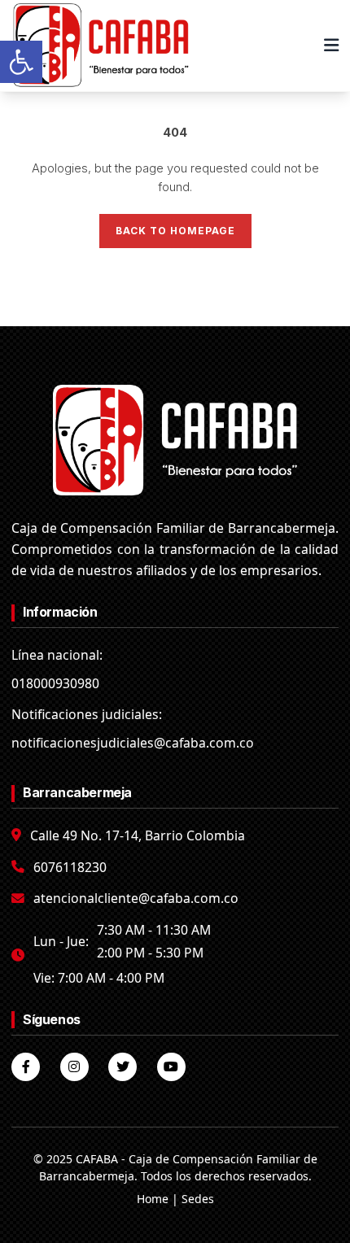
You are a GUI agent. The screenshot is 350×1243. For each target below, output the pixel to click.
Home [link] (152, 1198)
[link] (21, 62)
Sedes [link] (198, 1198)
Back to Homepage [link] (175, 231)
